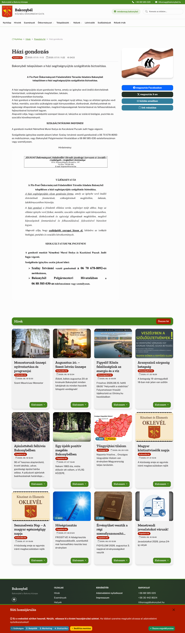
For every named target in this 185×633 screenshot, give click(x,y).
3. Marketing (46, 628)
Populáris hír (40, 39)
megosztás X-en (149, 94)
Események (29, 23)
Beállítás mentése (82, 628)
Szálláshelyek (104, 23)
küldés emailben (148, 101)
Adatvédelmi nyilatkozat (109, 593)
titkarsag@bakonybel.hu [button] (169, 2)
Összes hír (163, 321)
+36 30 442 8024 (147, 597)
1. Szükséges (17, 628)
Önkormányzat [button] (45, 23)
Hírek (28, 39)
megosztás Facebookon (148, 87)
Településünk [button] (63, 23)
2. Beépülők (31, 628)
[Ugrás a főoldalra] (7, 11)
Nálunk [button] (77, 23)
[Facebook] (14, 599)
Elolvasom (37, 404)
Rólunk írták (120, 23)
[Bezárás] (173, 609)
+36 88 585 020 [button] (143, 2)
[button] (65, 225)
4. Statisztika (61, 628)
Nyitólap (7, 23)
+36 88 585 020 (147, 593)
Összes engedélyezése (163, 628)
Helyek (58, 602)
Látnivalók (90, 23)
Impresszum (102, 597)
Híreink (17, 23)
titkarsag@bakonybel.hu (151, 602)
